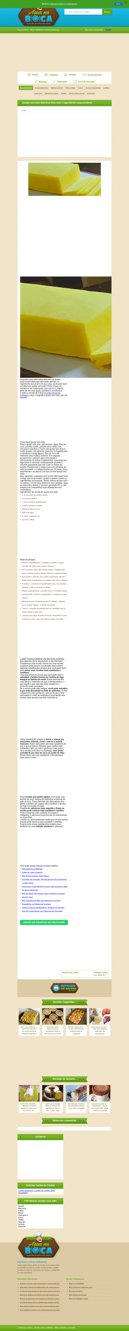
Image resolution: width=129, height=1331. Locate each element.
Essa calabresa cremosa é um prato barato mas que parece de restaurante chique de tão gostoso (41, 1310)
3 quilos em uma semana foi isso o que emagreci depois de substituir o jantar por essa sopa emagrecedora (41, 1291)
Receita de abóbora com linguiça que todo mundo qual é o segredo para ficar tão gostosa (41, 1295)
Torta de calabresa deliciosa (76, 1027)
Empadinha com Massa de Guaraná (36, 904)
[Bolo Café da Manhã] (52, 1093)
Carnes (80, 88)
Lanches (106, 88)
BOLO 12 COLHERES (76, 1283)
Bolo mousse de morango (78, 1295)
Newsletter (62, 82)
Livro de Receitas (86, 82)
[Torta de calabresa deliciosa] (76, 1016)
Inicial (35, 74)
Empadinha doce (53, 1027)
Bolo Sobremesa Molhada (32, 869)
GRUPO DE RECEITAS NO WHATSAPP (44, 922)
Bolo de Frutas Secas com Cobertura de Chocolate (42, 911)
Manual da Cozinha (51, 93)
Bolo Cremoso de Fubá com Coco (80, 1287)
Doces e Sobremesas (93, 88)
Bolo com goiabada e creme (78, 1299)
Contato (72, 74)
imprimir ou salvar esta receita (64, 988)
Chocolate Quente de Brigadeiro (99, 1104)
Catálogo (53, 75)
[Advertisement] (64, 53)
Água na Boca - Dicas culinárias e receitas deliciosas (38, 13)
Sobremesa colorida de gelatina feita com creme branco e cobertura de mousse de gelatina (41, 1287)
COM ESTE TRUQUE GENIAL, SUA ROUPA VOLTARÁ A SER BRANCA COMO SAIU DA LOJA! (29, 1104)
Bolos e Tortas (70, 88)
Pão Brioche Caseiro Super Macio (35, 876)
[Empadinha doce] (52, 1016)
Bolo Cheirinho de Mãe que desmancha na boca (41, 900)
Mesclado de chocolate (76, 1104)
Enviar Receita (95, 75)
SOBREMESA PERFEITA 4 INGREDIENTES (63, 4)
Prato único (91, 93)
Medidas (43, 82)
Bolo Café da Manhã (53, 1104)
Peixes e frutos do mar (76, 93)
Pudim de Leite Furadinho (32, 872)
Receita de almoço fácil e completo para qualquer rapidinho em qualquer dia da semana (41, 1302)
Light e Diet (38, 93)
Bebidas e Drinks (57, 88)
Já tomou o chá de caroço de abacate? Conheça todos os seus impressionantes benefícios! (41, 1283)
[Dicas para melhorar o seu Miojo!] (29, 1016)
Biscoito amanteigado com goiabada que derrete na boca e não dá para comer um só (41, 1299)
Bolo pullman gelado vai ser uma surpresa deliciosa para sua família (41, 1306)
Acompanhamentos (41, 88)
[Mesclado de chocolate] (76, 1093)
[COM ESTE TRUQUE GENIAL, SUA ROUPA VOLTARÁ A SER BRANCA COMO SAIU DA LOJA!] (29, 1093)
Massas (63, 93)
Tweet (108, 30)
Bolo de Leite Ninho (76, 1291)
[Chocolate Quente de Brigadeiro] (99, 1093)
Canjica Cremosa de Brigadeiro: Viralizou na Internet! (43, 908)
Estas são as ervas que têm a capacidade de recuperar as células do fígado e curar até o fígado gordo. (99, 1027)
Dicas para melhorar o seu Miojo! (29, 1027)
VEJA (118, 4)
